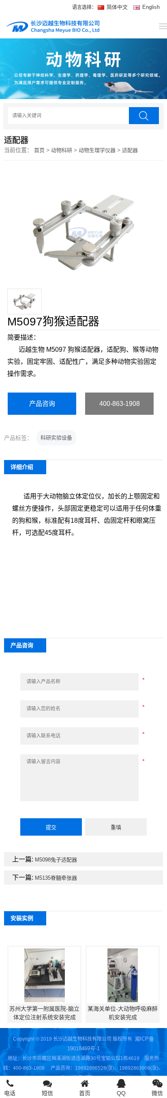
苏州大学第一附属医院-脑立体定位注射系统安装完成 (44, 1012)
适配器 (130, 150)
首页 (39, 150)
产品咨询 (42, 403)
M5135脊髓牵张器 (56, 878)
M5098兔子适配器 (56, 860)
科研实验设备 (56, 438)
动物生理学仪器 (97, 150)
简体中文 (117, 7)
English (150, 7)
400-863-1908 (119, 403)
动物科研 (61, 150)
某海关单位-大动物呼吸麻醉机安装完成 (123, 1012)
